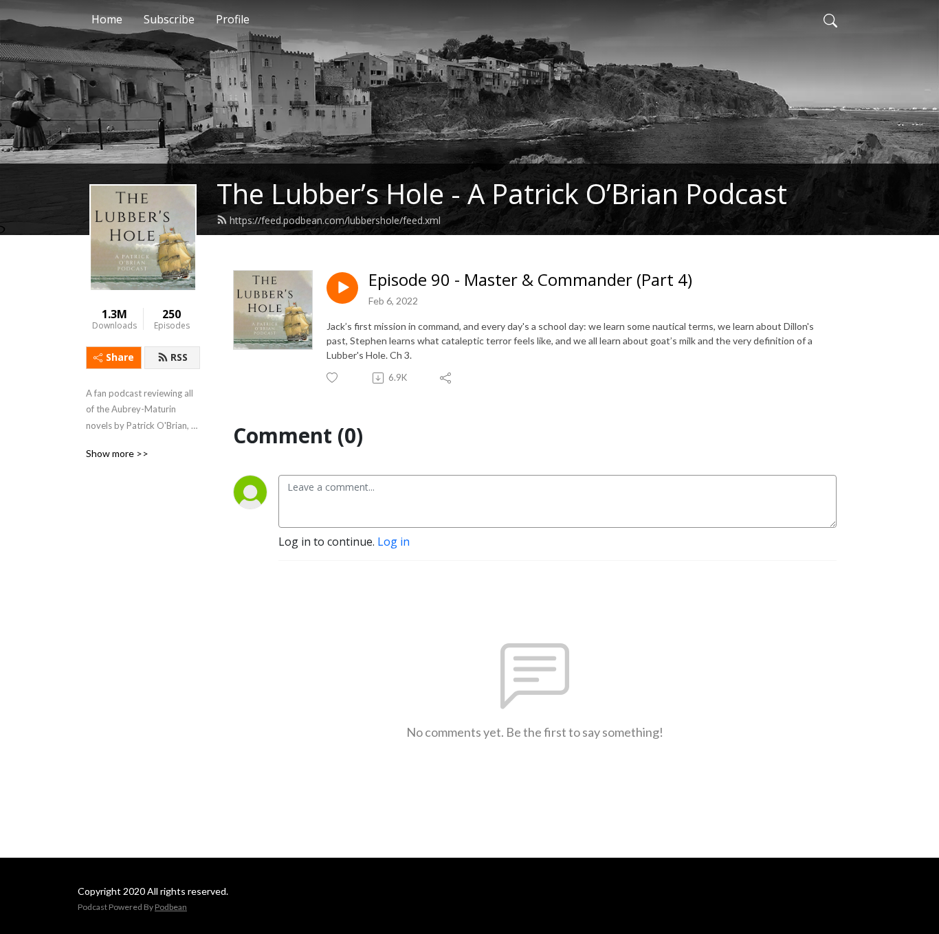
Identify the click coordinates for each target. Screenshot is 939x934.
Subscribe (169, 19)
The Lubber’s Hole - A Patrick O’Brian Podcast (502, 193)
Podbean (171, 907)
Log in (393, 541)
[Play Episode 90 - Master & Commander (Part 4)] (342, 288)
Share (120, 357)
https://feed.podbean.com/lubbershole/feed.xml (335, 220)
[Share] (446, 378)
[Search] (830, 19)
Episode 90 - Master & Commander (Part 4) (530, 280)
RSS (179, 357)
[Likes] (333, 377)
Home (106, 19)
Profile (233, 19)
